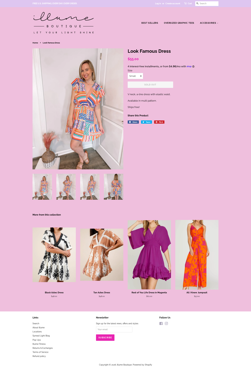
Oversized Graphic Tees (179, 23)
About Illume (39, 327)
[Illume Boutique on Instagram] (166, 324)
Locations (37, 331)
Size (130, 70)
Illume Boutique (124, 364)
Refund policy (39, 356)
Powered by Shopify (142, 364)
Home (35, 43)
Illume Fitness (39, 344)
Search (36, 323)
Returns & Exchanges (43, 348)
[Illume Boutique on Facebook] (161, 324)
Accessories (208, 23)
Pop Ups (37, 340)
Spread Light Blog (41, 335)
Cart (190, 3)
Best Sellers (149, 23)
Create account (172, 3)
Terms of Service (40, 352)
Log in (158, 3)
